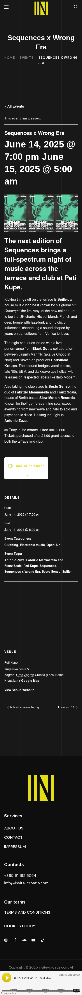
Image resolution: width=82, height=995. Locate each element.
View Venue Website (19, 690)
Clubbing (11, 544)
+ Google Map (29, 680)
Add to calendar (30, 466)
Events (26, 58)
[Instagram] (5, 940)
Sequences (48, 565)
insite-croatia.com (53, 967)
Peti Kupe (30, 565)
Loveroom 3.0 (66, 707)
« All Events (14, 106)
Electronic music (32, 544)
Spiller (67, 571)
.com (26, 883)
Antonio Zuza (14, 560)
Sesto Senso (51, 571)
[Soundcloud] (24, 940)
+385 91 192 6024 (20, 875)
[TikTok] (42, 940)
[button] (75, 6)
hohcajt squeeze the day (24, 707)
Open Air (53, 544)
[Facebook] (15, 940)
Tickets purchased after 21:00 (27, 435)
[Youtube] (33, 940)
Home (9, 58)
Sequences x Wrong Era (22, 571)
